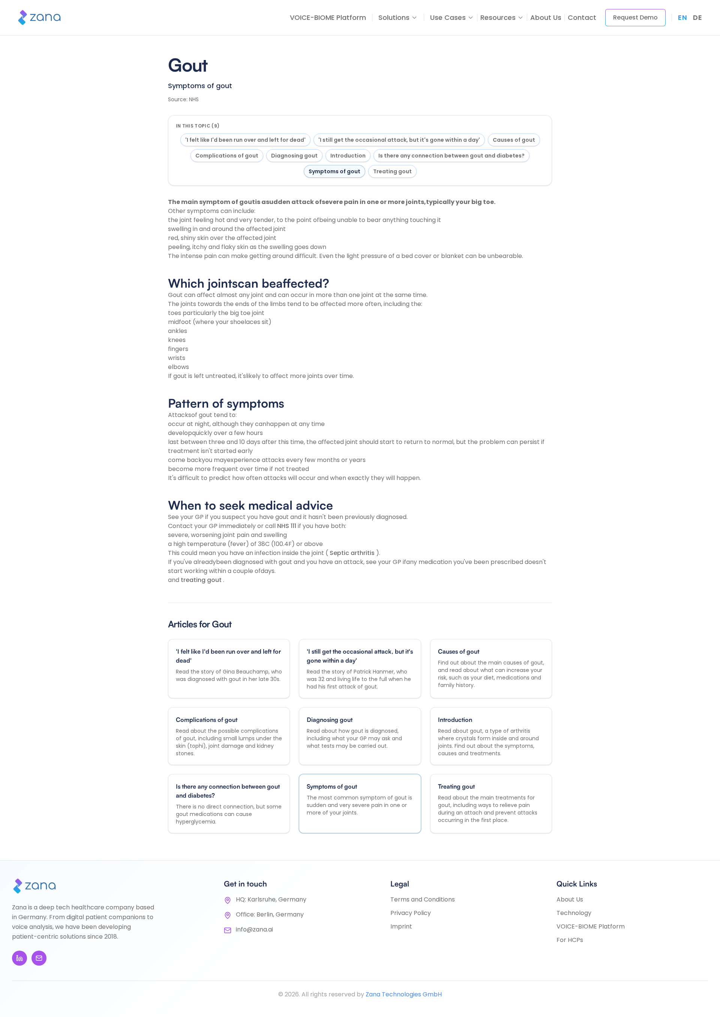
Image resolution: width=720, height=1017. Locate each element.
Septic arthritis (353, 553)
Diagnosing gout (294, 155)
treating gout (202, 580)
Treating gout (392, 171)
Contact (582, 17)
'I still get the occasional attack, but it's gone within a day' (399, 140)
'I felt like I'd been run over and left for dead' (245, 140)
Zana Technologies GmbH (404, 994)
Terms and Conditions (422, 899)
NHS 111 (287, 526)
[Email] (39, 958)
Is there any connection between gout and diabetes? (451, 155)
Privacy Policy (410, 913)
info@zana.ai (254, 929)
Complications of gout (226, 155)
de (697, 17)
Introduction (348, 155)
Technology (573, 913)
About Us (545, 17)
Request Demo (635, 17)
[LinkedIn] (19, 958)
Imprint (401, 926)
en (682, 17)
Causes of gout (514, 140)
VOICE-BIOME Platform (328, 17)
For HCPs (569, 940)
